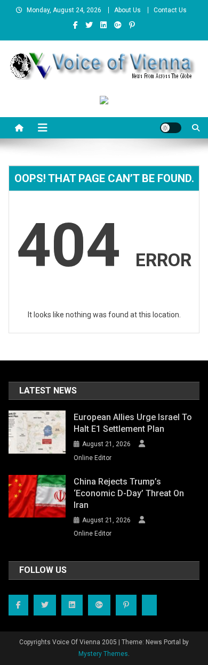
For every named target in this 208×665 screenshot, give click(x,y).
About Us (127, 10)
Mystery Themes (103, 654)
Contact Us (170, 10)
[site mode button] (170, 127)
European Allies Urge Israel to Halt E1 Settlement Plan (133, 423)
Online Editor (92, 458)
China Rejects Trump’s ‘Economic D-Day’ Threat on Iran (129, 493)
